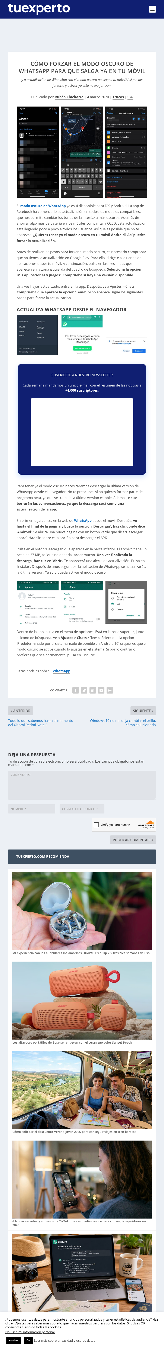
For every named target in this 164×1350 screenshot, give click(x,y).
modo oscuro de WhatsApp (43, 205)
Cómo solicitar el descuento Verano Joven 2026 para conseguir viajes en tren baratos (74, 1132)
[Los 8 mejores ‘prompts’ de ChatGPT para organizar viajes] (81, 1273)
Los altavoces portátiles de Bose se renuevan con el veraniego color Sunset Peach (72, 1042)
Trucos (118, 97)
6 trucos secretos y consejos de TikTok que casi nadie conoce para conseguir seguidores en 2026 (79, 1223)
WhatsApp (83, 520)
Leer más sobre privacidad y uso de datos (64, 1340)
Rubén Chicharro (69, 97)
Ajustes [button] (13, 1340)
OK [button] (28, 1340)
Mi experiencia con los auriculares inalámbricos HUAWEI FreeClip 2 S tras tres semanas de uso (81, 953)
